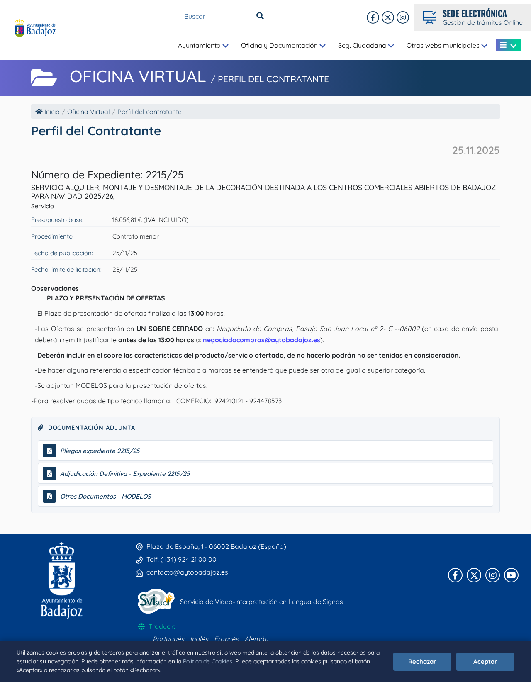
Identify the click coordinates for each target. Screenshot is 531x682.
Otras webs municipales (444, 45)
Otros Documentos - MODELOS (105, 496)
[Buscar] (260, 16)
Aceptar (485, 661)
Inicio (51, 111)
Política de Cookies (207, 661)
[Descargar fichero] (49, 450)
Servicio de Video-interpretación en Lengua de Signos (261, 601)
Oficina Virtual (88, 111)
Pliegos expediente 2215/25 (100, 451)
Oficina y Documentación (280, 45)
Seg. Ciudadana (363, 45)
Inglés (199, 639)
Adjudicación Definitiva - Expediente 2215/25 (125, 473)
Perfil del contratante (149, 111)
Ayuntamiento (200, 45)
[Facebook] (373, 17)
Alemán (256, 639)
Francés (226, 639)
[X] (388, 17)
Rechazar (422, 661)
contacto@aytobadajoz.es (187, 572)
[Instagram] (403, 17)
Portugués (168, 639)
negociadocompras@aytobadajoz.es (261, 340)
